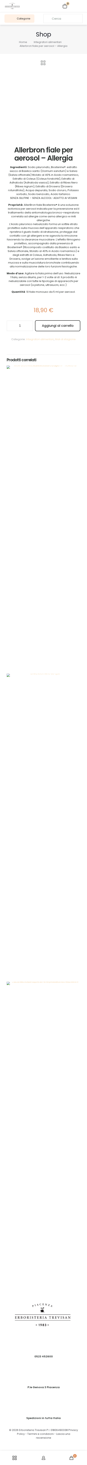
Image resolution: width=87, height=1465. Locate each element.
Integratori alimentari (48, 42)
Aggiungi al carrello (58, 325)
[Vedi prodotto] (75, 376)
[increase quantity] (28, 326)
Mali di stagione (65, 339)
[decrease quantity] (11, 326)
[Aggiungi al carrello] (75, 370)
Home (23, 42)
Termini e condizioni (40, 1434)
